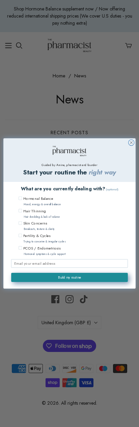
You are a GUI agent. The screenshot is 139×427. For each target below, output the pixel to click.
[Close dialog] (131, 143)
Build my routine (69, 277)
